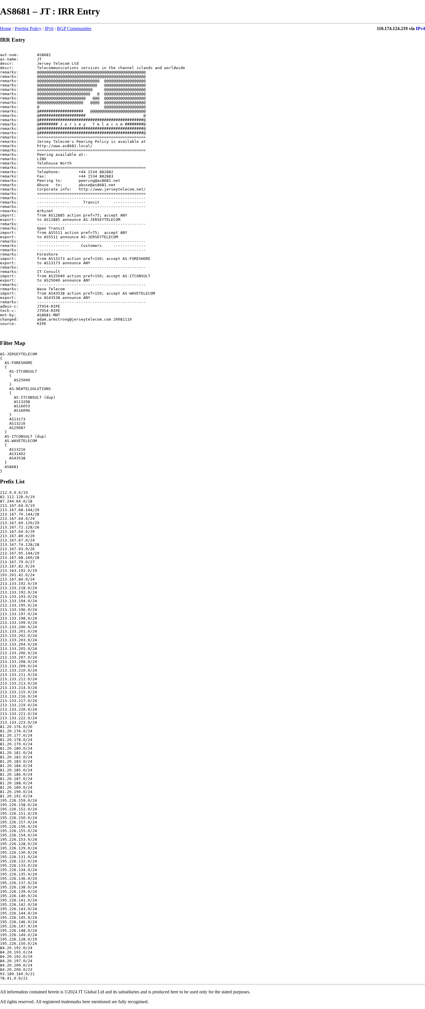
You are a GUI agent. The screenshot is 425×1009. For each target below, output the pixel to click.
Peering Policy (28, 28)
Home (5, 28)
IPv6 (49, 28)
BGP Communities (74, 28)
